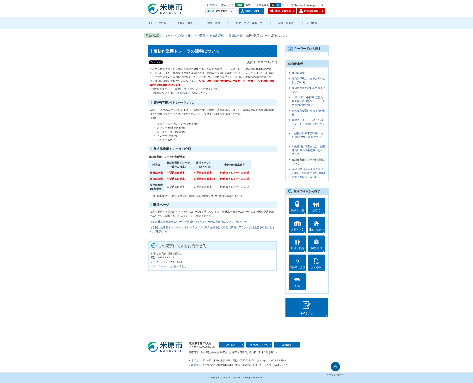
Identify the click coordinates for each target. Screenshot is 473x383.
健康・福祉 (213, 22)
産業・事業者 (286, 22)
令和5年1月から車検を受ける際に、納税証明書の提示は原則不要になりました (308, 173)
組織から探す (185, 35)
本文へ (213, 5)
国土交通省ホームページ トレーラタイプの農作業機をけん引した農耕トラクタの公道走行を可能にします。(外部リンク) (212, 229)
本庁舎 (194, 360)
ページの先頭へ (335, 374)
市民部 (201, 35)
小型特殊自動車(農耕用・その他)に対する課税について (308, 137)
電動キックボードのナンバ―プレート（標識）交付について (308, 124)
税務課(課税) (217, 35)
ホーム (169, 35)
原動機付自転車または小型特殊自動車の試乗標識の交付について (308, 150)
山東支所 (196, 365)
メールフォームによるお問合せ (168, 266)
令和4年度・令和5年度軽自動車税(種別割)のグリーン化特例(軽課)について (308, 101)
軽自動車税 (235, 35)
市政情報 (312, 22)
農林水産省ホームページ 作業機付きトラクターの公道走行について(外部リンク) (201, 221)
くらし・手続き (157, 22)
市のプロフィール (259, 345)
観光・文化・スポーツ (249, 22)
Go (322, 5)
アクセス (231, 345)
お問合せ (287, 345)
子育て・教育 (185, 22)
